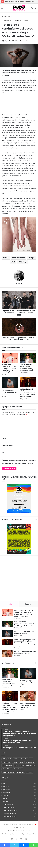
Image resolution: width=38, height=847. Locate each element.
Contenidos (6, 789)
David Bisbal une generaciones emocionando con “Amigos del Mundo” (27, 367)
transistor (29, 772)
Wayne (6, 41)
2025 (9, 759)
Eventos (5, 795)
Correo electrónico (8, 445)
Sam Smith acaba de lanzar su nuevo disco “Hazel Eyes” (25, 652)
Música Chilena (19, 258)
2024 (6, 258)
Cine (4, 783)
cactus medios (23, 759)
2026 (15, 759)
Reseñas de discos (10, 813)
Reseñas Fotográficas (9, 816)
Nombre (5, 438)
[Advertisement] (19, 578)
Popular (9, 604)
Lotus (16, 765)
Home (5, 16)
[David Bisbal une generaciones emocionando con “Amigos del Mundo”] (28, 358)
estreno (15, 762)
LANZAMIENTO (30, 762)
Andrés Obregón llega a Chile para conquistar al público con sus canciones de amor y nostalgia (27, 393)
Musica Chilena (17, 20)
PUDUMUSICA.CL (19, 827)
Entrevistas (6, 792)
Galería (5, 798)
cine (31, 759)
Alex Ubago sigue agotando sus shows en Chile (19, 1)
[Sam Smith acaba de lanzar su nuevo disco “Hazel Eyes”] (7, 653)
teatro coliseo (20, 772)
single (32, 258)
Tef (13, 262)
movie (22, 765)
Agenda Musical (27, 834)
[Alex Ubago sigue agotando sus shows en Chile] (10, 382)
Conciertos (6, 786)
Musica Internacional (10, 810)
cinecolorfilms (6, 762)
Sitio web (4, 453)
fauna (21, 762)
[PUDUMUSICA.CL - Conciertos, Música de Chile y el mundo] (19, 8)
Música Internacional (8, 772)
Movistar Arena (30, 765)
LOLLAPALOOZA (7, 765)
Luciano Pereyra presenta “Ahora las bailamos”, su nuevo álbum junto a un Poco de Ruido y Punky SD (10, 368)
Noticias (10, 16)
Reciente (28, 604)
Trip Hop (23, 262)
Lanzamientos (7, 20)
